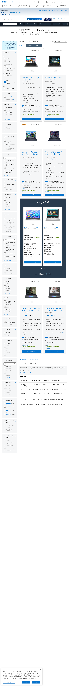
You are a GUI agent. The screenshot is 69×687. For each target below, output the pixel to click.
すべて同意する (36, 682)
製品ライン (6, 52)
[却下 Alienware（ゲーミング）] (41, 45)
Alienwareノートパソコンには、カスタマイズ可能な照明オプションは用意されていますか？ (41, 399)
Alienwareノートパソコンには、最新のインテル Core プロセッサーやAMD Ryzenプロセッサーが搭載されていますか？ (42, 385)
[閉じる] (40, 669)
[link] (49, 2)
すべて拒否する (26, 682)
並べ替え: (52, 41)
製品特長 (6, 298)
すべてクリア (22, 45)
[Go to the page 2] (44, 268)
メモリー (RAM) (7, 194)
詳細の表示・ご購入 (33, 262)
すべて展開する (24, 359)
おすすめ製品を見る (5, 14)
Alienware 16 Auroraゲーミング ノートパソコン (30, 153)
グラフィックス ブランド (8, 214)
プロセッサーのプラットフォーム (9, 436)
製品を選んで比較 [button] (35, 50)
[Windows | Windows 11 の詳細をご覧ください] (34, 19)
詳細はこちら (26, 113)
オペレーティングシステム (9, 180)
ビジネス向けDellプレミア (62, 6)
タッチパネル (7, 318)
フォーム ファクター (8, 124)
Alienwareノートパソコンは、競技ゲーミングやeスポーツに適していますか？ (39, 389)
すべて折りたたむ (34, 359)
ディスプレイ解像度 (8, 360)
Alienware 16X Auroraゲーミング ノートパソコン (54, 153)
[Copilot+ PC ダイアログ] (13, 99)
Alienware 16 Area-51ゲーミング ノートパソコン (31, 309)
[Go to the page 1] (41, 268)
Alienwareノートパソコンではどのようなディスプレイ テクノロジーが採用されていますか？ (41, 394)
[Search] (14, 158)
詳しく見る (24, 115)
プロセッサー (7, 155)
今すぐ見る (47, 274)
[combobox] (26, 2)
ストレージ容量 (7, 278)
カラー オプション (8, 382)
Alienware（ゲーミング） (33, 45)
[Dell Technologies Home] (8, 2)
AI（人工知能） (7, 93)
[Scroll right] (68, 24)
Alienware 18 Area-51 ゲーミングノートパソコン (54, 309)
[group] (33, 238)
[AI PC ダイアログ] (11, 96)
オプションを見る (31, 118)
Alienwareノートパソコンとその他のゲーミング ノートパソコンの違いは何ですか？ (40, 380)
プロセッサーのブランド (9, 137)
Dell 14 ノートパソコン (51, 227)
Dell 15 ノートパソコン (31, 227)
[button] (41, 2)
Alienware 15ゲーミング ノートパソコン (30, 79)
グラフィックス (7, 236)
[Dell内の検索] (35, 2)
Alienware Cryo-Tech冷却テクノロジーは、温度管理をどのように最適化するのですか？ (41, 404)
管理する (9, 682)
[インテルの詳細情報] (47, 19)
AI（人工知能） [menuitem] (4, 6)
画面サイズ (6, 104)
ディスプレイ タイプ (8, 340)
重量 (5, 265)
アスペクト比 (7, 329)
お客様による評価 (8, 400)
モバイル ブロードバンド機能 (8, 421)
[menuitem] (13, 6)
